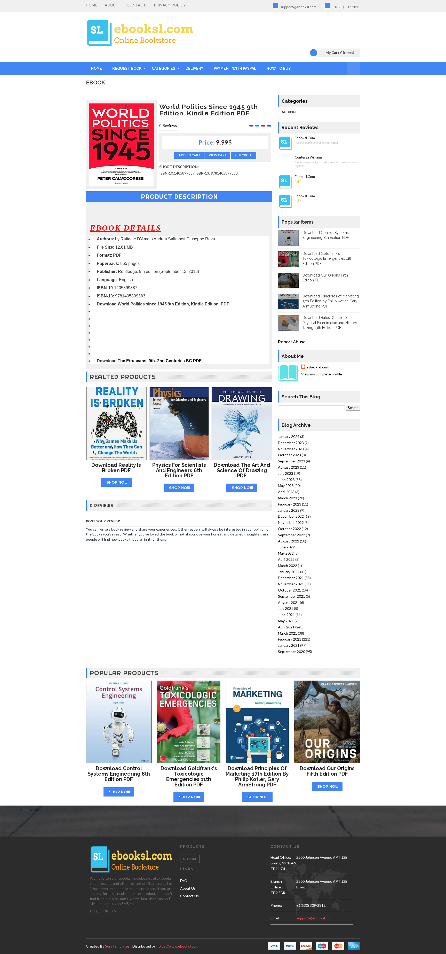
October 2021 (289, 590)
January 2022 (288, 572)
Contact (136, 5)
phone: (276, 905)
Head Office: (280, 857)
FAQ (183, 880)
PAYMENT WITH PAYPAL (235, 68)
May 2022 (286, 553)
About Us (188, 888)
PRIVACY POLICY (170, 5)
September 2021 (291, 596)
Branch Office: (276, 884)
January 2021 (288, 645)
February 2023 (289, 504)
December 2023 (291, 442)
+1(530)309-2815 (345, 7)
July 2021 (285, 608)
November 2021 (291, 584)
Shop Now (117, 482)
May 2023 (286, 485)
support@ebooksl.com (298, 7)
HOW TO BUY (279, 68)
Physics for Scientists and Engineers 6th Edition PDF (179, 470)
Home (92, 5)
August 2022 (288, 541)
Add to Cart (190, 155)
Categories (163, 68)
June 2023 (286, 479)
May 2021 (286, 621)
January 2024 (288, 436)
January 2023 (288, 510)
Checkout (244, 155)
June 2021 (286, 614)
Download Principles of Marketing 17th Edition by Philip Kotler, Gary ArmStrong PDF (330, 301)
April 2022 (286, 559)
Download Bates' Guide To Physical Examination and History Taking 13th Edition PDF (329, 323)
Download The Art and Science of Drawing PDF (242, 470)
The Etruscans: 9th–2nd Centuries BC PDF (160, 361)
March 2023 (287, 498)
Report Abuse (292, 342)
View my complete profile (321, 374)
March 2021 (287, 633)
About (111, 5)
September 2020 (291, 651)
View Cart (218, 155)
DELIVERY (194, 68)
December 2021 (291, 577)
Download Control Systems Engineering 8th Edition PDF (118, 773)
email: (275, 918)
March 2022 (287, 565)
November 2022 (291, 522)
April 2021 (286, 627)
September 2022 (291, 535)
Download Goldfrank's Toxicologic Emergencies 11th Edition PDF (327, 258)
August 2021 (288, 602)
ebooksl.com (305, 138)
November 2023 (291, 449)
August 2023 (288, 467)
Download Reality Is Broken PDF (116, 468)
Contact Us (189, 896)
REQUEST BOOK (126, 68)
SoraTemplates (117, 946)
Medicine (289, 112)
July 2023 (285, 473)
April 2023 (286, 492)
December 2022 (291, 516)
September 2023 (291, 461)
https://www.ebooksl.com (177, 946)
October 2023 (289, 455)
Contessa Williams (308, 157)
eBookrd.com (317, 367)
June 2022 (286, 547)
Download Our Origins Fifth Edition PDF (327, 771)
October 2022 (289, 528)
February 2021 (289, 639)
